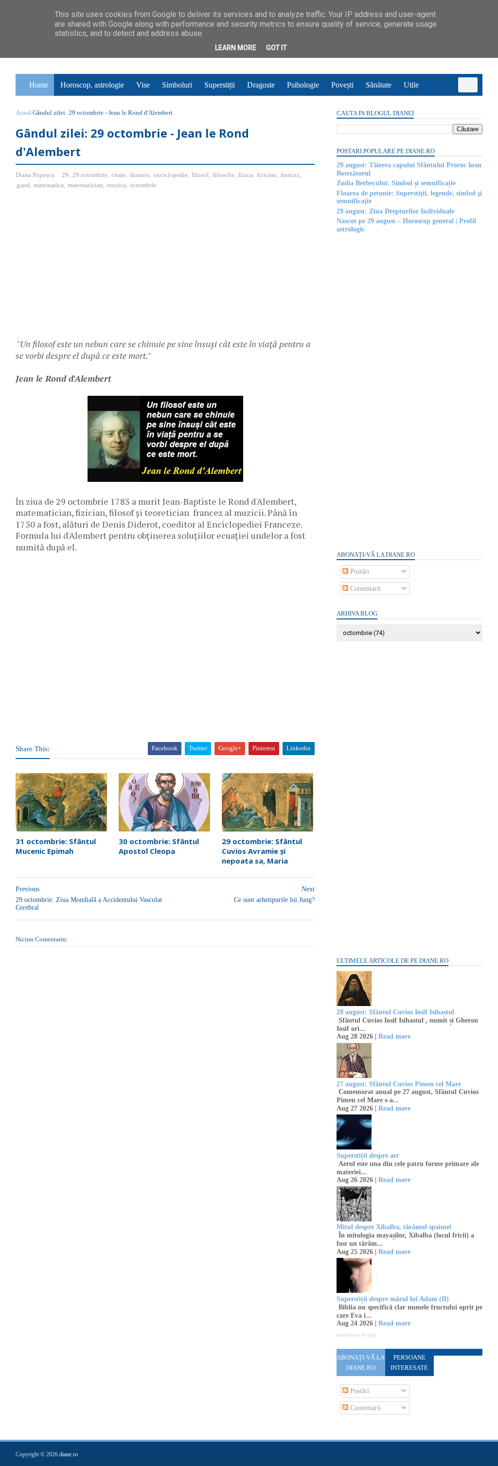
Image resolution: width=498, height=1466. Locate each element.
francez (290, 174)
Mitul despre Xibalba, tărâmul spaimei (394, 1227)
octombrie (143, 185)
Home (38, 85)
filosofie (223, 174)
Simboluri (177, 85)
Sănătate (378, 85)
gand (23, 185)
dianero (140, 174)
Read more (394, 1036)
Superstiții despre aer (368, 1155)
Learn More (235, 48)
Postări (358, 571)
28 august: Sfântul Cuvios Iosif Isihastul (395, 1012)
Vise (143, 85)
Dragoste (261, 85)
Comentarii (364, 588)
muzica (116, 185)
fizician (267, 174)
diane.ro (68, 1454)
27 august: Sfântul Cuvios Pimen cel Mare (399, 1084)
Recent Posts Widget (356, 1335)
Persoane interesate (409, 1362)
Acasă (23, 112)
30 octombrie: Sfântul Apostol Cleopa (159, 846)
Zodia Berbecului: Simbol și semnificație (396, 183)
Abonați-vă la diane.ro (361, 1362)
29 (65, 174)
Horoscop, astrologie (92, 85)
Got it (276, 48)
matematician (85, 185)
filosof (200, 174)
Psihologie (303, 85)
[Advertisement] (97, 268)
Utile (411, 85)
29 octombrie (89, 174)
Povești (342, 85)
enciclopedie (171, 174)
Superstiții (219, 85)
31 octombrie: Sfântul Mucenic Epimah (56, 846)
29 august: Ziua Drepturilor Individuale (395, 211)
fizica (245, 174)
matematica (49, 185)
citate (118, 174)
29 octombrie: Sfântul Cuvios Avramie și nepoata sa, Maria (262, 851)
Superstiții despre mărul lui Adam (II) (393, 1299)
